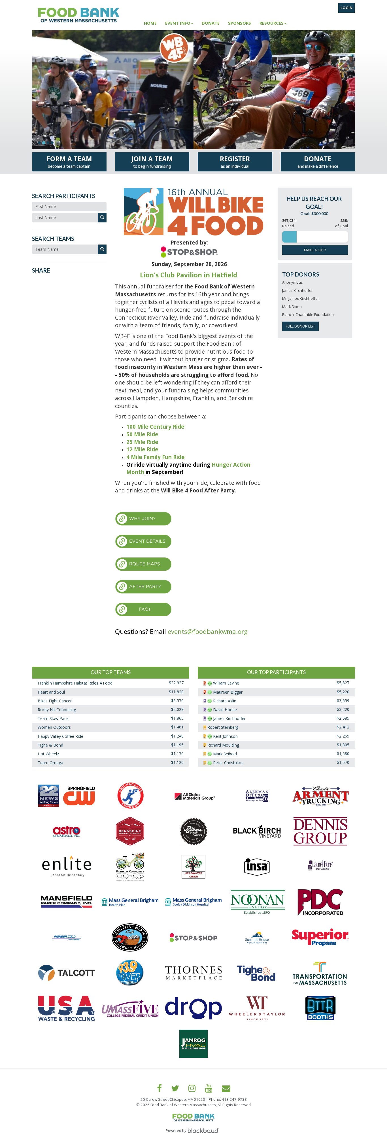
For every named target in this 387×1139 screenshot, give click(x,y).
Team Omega (50, 763)
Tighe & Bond (50, 745)
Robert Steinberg (222, 727)
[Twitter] (175, 1088)
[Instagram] (192, 1088)
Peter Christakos (228, 763)
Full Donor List (300, 326)
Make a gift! (315, 249)
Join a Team (152, 161)
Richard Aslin (224, 701)
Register (235, 161)
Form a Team (69, 161)
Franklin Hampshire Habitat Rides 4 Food (75, 683)
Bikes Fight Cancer (55, 701)
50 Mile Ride (142, 434)
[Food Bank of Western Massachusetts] (86, 15)
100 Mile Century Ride (155, 426)
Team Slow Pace (53, 718)
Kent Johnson (225, 736)
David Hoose (225, 709)
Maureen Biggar (228, 692)
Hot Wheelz (48, 753)
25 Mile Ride (143, 441)
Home (150, 23)
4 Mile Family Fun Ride (155, 456)
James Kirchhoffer (229, 718)
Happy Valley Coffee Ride (60, 736)
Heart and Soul (51, 692)
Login (346, 7)
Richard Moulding (223, 745)
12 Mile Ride (142, 449)
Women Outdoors (54, 727)
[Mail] (226, 1088)
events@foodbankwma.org (208, 631)
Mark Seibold (225, 753)
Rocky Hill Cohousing (57, 709)
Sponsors (239, 23)
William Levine (226, 683)
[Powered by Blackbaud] (204, 1130)
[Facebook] (159, 1088)
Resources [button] (272, 23)
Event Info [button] (177, 23)
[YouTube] (209, 1088)
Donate (211, 23)
